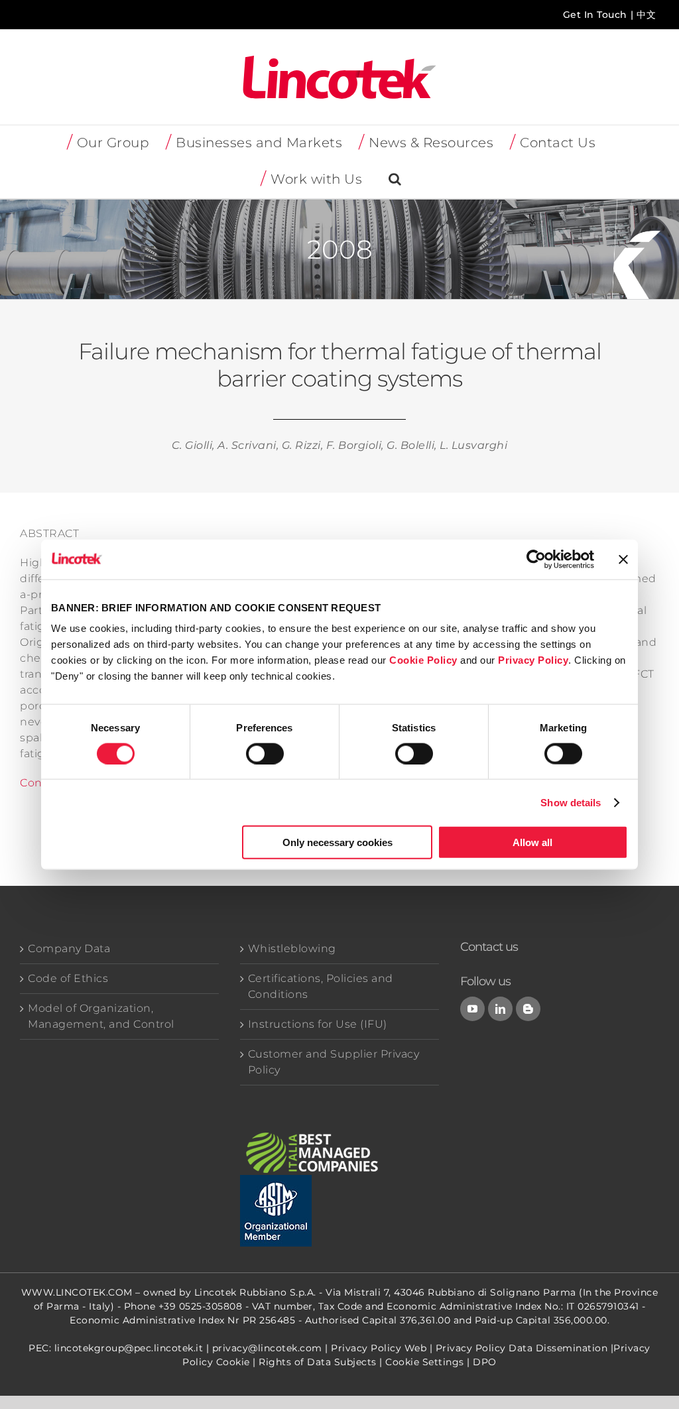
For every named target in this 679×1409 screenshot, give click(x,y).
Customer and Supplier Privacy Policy (334, 1062)
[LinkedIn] (500, 1009)
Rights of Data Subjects (318, 1362)
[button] (395, 180)
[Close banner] (623, 559)
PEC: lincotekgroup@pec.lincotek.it (116, 1348)
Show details (570, 802)
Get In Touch (595, 15)
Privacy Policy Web (378, 1348)
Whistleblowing (292, 948)
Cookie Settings (424, 1362)
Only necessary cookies (337, 842)
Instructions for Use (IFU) (317, 1024)
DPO (485, 1362)
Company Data (69, 948)
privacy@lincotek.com (267, 1348)
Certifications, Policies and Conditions (320, 986)
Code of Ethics (68, 978)
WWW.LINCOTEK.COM (77, 1292)
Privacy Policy (533, 660)
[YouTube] (472, 1009)
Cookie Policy (423, 660)
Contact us (489, 946)
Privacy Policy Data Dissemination (522, 1348)
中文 (646, 15)
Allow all (532, 842)
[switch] (265, 753)
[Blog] (528, 1009)
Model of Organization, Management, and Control (101, 1016)
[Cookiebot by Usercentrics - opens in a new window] (536, 559)
